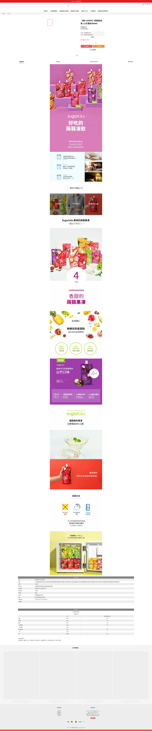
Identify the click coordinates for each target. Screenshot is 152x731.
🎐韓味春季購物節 (53, 11)
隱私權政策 (59, 713)
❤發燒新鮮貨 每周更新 (64, 11)
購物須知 (59, 712)
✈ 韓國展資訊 (93, 11)
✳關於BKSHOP (84, 11)
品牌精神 (59, 710)
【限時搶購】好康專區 (74, 11)
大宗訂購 (59, 715)
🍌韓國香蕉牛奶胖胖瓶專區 (102, 11)
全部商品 (3, 13)
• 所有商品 (45, 11)
